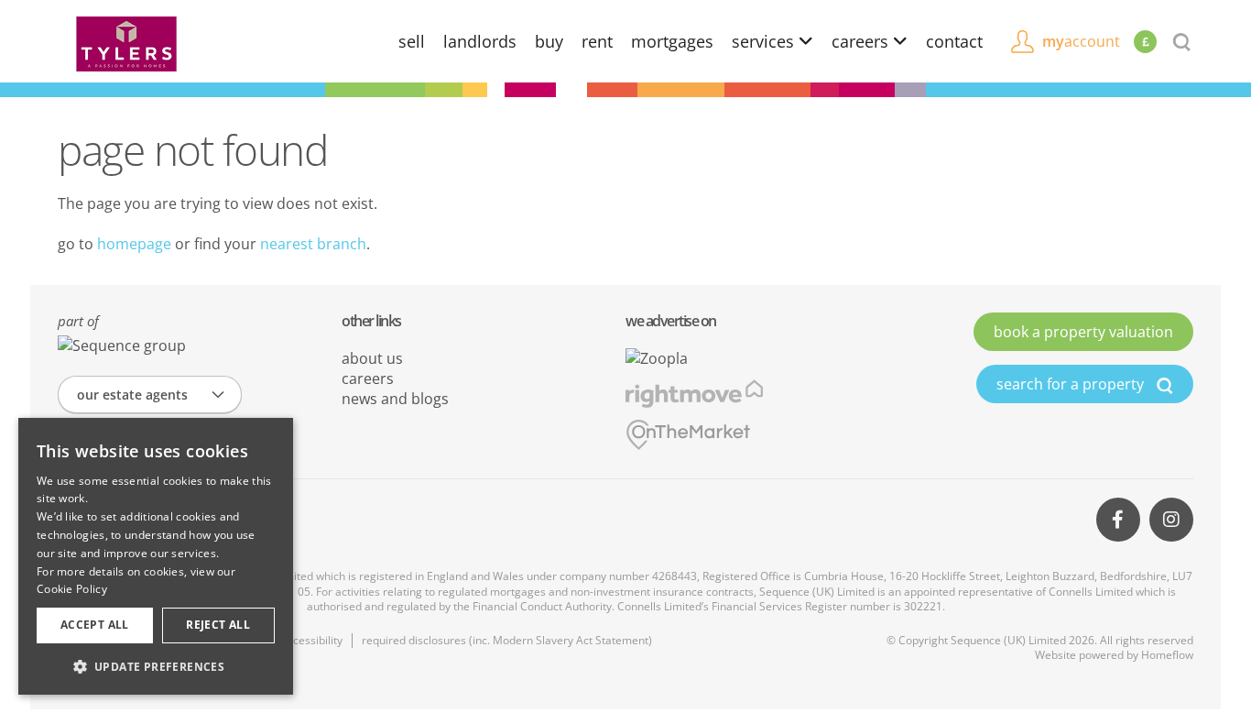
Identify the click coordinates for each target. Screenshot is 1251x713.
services (765, 41)
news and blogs (395, 399)
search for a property (1072, 384)
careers (862, 41)
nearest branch (313, 244)
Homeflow (1167, 655)
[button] (156, 666)
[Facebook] (1118, 520)
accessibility (312, 640)
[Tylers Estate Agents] (126, 42)
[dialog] (155, 556)
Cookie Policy (72, 589)
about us (372, 358)
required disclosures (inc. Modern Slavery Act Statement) (507, 640)
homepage (134, 244)
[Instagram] (1171, 520)
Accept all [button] (94, 624)
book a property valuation (1083, 332)
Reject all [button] (218, 624)
